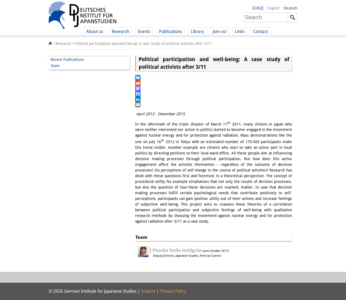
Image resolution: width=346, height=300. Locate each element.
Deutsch (290, 8)
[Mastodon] (213, 88)
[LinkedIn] (213, 99)
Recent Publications (67, 59)
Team (55, 66)
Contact (260, 31)
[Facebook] (213, 94)
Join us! (219, 31)
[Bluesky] (213, 77)
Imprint (148, 291)
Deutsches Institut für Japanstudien (82, 16)
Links (240, 31)
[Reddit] (213, 83)
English (274, 8)
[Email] (213, 104)
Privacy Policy (173, 291)
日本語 (258, 8)
